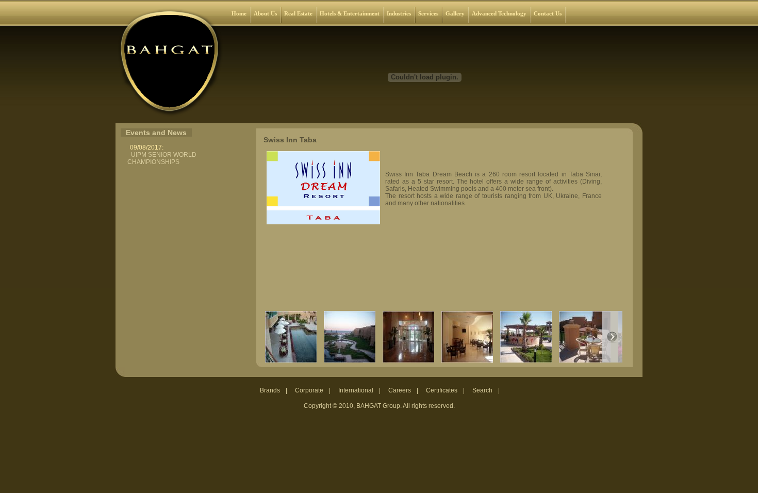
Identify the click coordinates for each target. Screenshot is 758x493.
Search (482, 390)
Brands (270, 390)
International (355, 390)
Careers (399, 390)
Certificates (441, 390)
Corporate (309, 390)
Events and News (156, 132)
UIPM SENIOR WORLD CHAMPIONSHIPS (161, 158)
